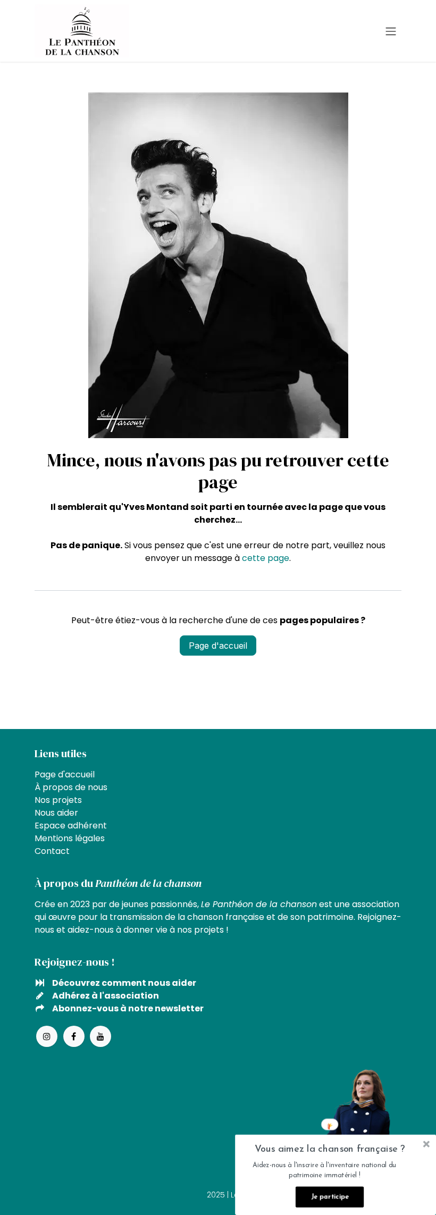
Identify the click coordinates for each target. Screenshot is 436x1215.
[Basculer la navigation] (390, 31)
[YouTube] (100, 1036)
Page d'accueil (218, 645)
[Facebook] (74, 1036)
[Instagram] (46, 1036)
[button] (329, 1149)
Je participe (329, 1197)
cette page (265, 558)
